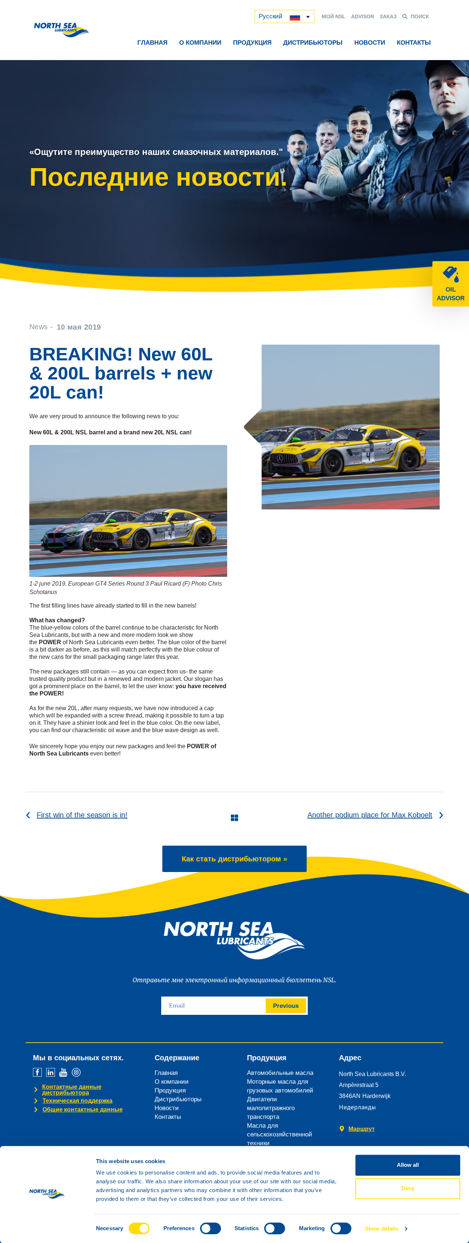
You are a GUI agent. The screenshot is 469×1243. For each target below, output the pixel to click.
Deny (407, 1188)
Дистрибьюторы (313, 42)
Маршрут (361, 1129)
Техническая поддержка (77, 1101)
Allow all (408, 1165)
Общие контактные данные (83, 1109)
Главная (152, 42)
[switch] (210, 1228)
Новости (369, 42)
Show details (381, 1228)
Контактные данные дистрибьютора (71, 1090)
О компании (200, 42)
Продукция (252, 42)
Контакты (414, 42)
